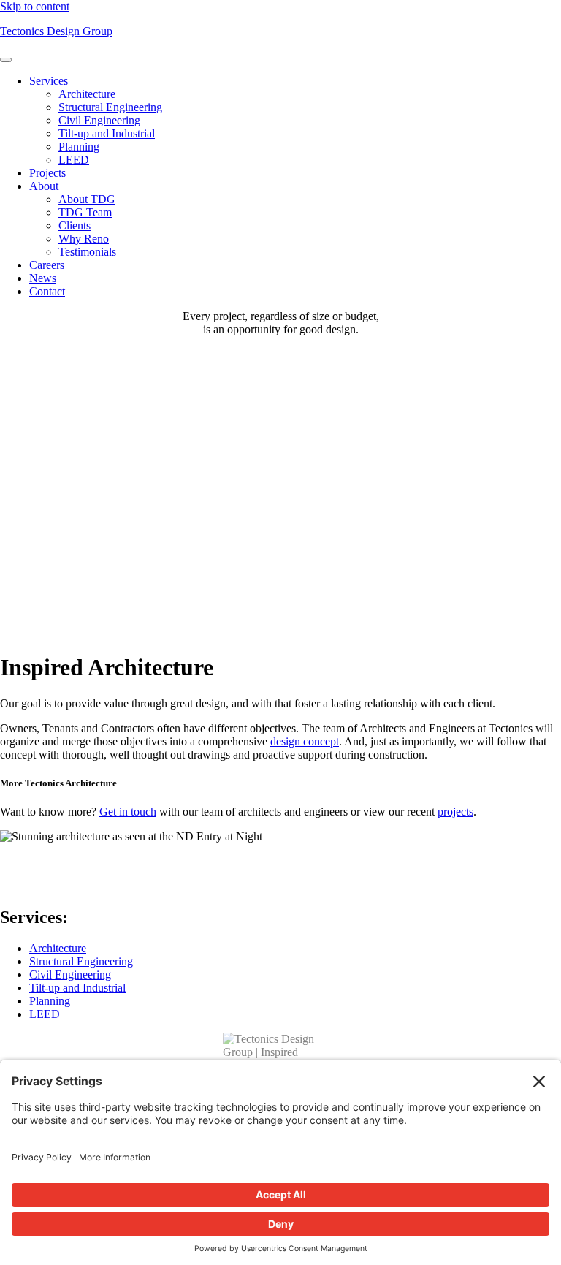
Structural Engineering (110, 107)
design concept (304, 741)
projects (455, 811)
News (42, 278)
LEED (73, 159)
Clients (74, 225)
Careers (46, 265)
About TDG (86, 199)
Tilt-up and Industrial (106, 133)
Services (48, 81)
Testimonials (87, 252)
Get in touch (127, 811)
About (43, 186)
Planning (78, 146)
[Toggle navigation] (6, 60)
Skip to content (34, 6)
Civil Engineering (99, 120)
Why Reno (83, 238)
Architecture (86, 94)
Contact (47, 291)
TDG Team (85, 212)
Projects (47, 173)
